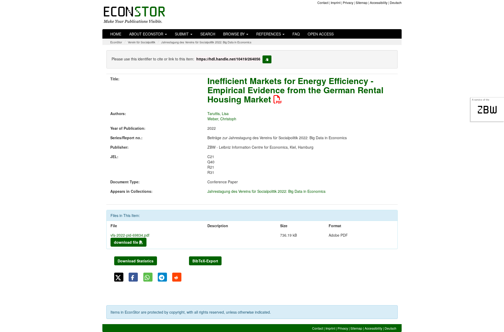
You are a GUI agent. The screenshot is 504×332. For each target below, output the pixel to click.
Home (115, 34)
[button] (118, 277)
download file (126, 242)
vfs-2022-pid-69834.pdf (130, 235)
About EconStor (146, 34)
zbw (487, 109)
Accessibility (378, 2)
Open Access (321, 34)
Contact (322, 2)
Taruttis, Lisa (218, 113)
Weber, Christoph (221, 118)
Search (207, 34)
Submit (182, 34)
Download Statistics (136, 260)
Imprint (335, 2)
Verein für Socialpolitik (141, 42)
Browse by (234, 34)
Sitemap (362, 2)
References (269, 34)
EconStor (116, 42)
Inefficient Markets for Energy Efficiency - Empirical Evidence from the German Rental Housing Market (295, 90)
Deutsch (396, 2)
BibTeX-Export (205, 260)
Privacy (348, 2)
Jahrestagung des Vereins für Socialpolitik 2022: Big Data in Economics (206, 42)
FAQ (296, 34)
